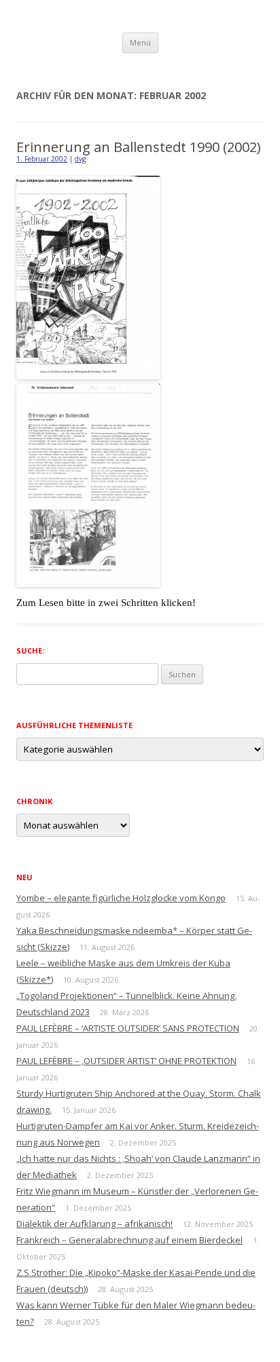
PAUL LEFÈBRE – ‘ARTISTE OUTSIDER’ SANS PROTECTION (127, 1028)
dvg (80, 159)
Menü (140, 42)
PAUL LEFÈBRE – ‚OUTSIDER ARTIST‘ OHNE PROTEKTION (126, 1061)
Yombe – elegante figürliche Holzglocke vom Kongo (121, 898)
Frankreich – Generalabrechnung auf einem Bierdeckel (129, 1240)
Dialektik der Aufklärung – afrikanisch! (94, 1223)
